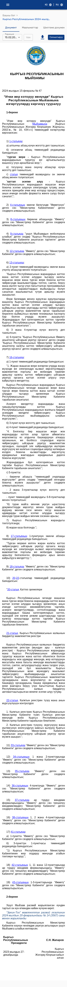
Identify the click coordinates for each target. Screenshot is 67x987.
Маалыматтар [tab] (30, 27)
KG (46, 4)
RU (57, 4)
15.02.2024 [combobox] (11, 37)
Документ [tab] (11, 27)
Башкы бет (9, 15)
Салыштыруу (56, 37)
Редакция (9, 34)
